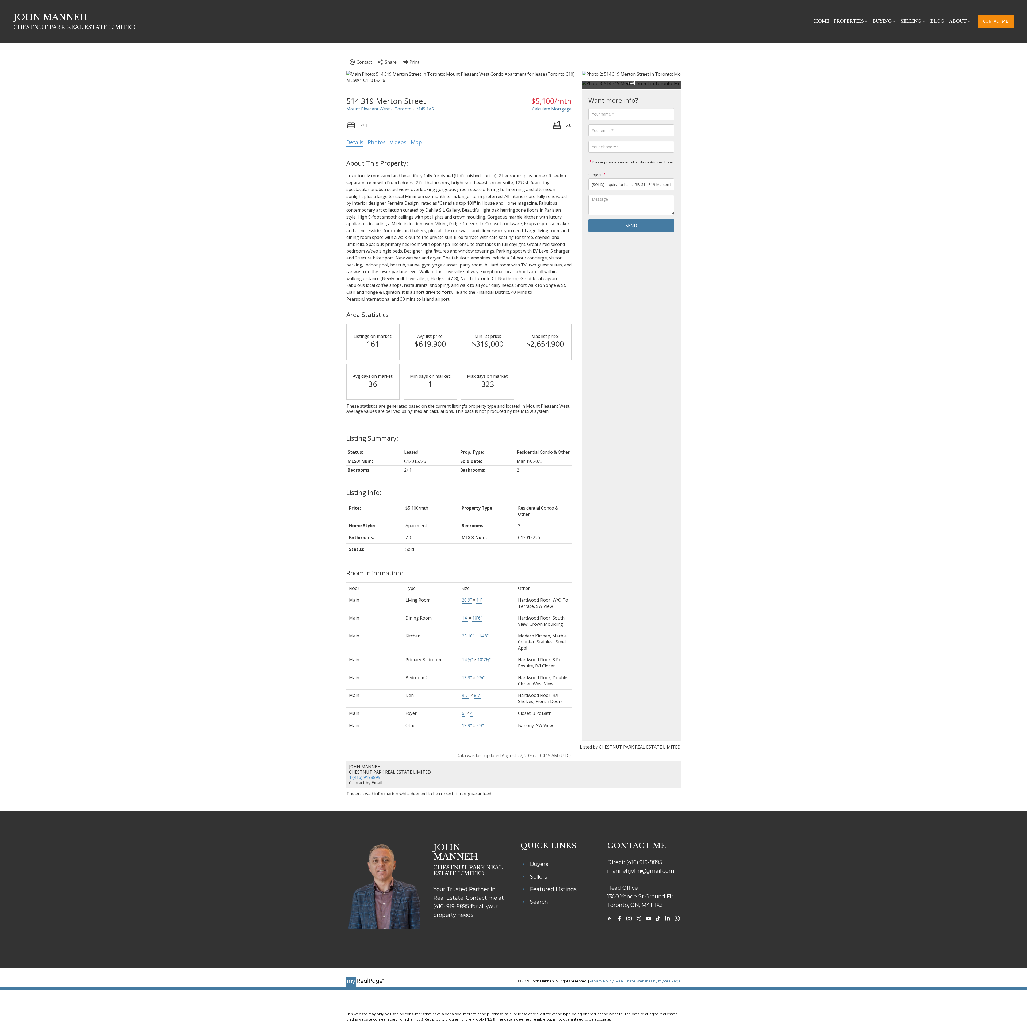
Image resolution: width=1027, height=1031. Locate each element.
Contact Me (995, 21)
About (958, 21)
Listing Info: (363, 492)
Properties (849, 21)
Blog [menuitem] (937, 21)
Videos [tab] (398, 142)
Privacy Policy (602, 981)
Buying (882, 21)
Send (631, 225)
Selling (911, 21)
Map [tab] (416, 142)
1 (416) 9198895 (364, 777)
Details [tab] (354, 142)
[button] (996, 21)
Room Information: (374, 572)
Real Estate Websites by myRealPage (648, 981)
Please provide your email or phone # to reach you (632, 162)
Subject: (595, 174)
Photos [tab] (377, 142)
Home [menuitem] (821, 21)
